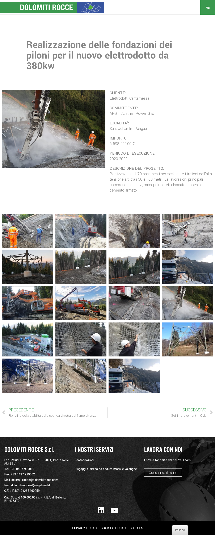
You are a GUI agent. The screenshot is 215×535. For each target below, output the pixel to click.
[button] (163, 472)
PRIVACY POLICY (84, 528)
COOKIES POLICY (113, 528)
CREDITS (135, 528)
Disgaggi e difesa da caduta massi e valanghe (106, 469)
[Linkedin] (100, 510)
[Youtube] (114, 510)
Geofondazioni (84, 460)
